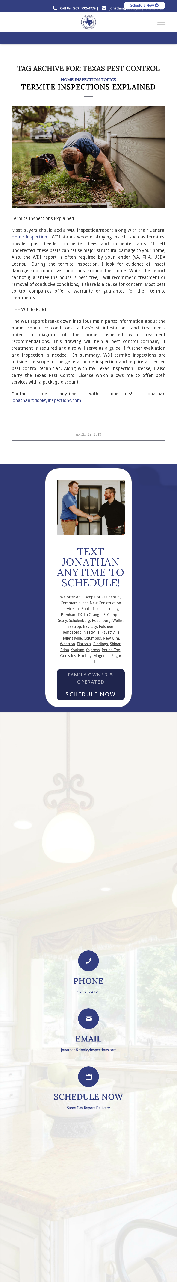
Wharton (67, 644)
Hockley (84, 655)
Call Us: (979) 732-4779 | (79, 8)
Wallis (117, 620)
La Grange (92, 614)
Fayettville (110, 632)
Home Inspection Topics (88, 79)
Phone (88, 981)
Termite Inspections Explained (88, 86)
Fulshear (106, 626)
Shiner (115, 644)
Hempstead (71, 632)
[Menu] (159, 22)
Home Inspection (29, 237)
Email (88, 1038)
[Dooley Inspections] (88, 22)
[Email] (88, 1018)
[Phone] (88, 960)
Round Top (111, 650)
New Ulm (111, 638)
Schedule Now (142, 5)
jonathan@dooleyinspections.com (46, 400)
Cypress (93, 650)
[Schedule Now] (88, 1076)
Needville (91, 632)
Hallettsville (71, 638)
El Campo (111, 614)
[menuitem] (143, 5)
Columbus (92, 638)
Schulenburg (79, 620)
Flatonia (84, 644)
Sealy (62, 620)
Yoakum (77, 650)
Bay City (90, 626)
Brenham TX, (72, 614)
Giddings (100, 644)
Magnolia (101, 655)
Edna (64, 650)
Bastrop (74, 626)
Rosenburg (101, 620)
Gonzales (68, 655)
